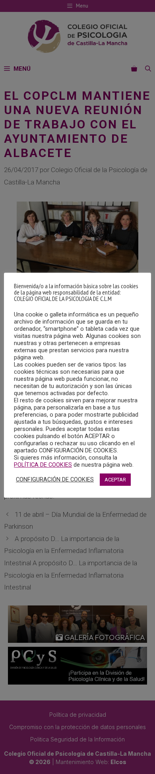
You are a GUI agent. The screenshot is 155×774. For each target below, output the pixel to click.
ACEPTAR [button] (115, 480)
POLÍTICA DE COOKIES (43, 464)
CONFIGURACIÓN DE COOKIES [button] (55, 479)
